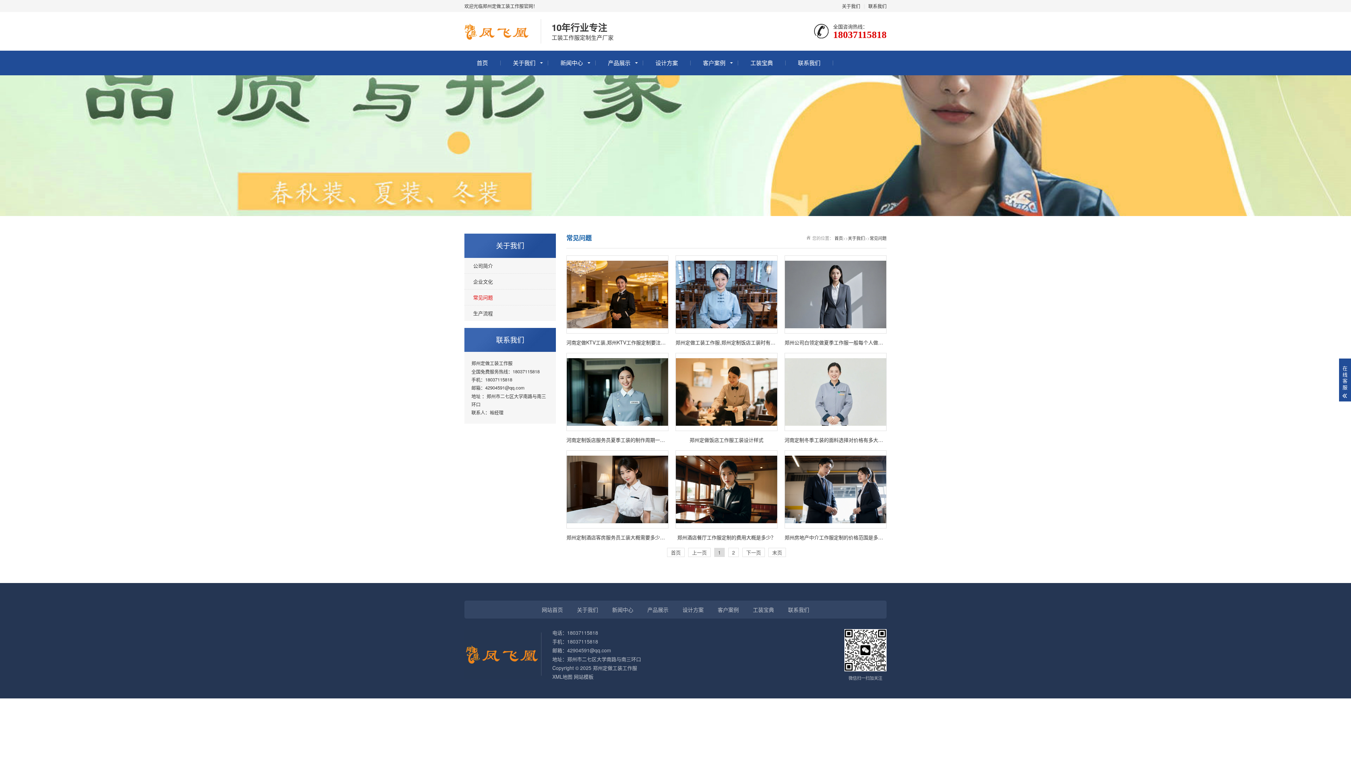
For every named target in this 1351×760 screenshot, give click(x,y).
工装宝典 (761, 63)
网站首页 (552, 609)
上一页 (699, 552)
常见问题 (483, 297)
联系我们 (877, 5)
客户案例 (714, 63)
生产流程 (483, 313)
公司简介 (483, 265)
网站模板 (584, 676)
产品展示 (619, 63)
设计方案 (666, 63)
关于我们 (851, 5)
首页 (482, 63)
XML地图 (562, 676)
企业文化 (483, 281)
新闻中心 (571, 63)
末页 (777, 552)
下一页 (753, 552)
